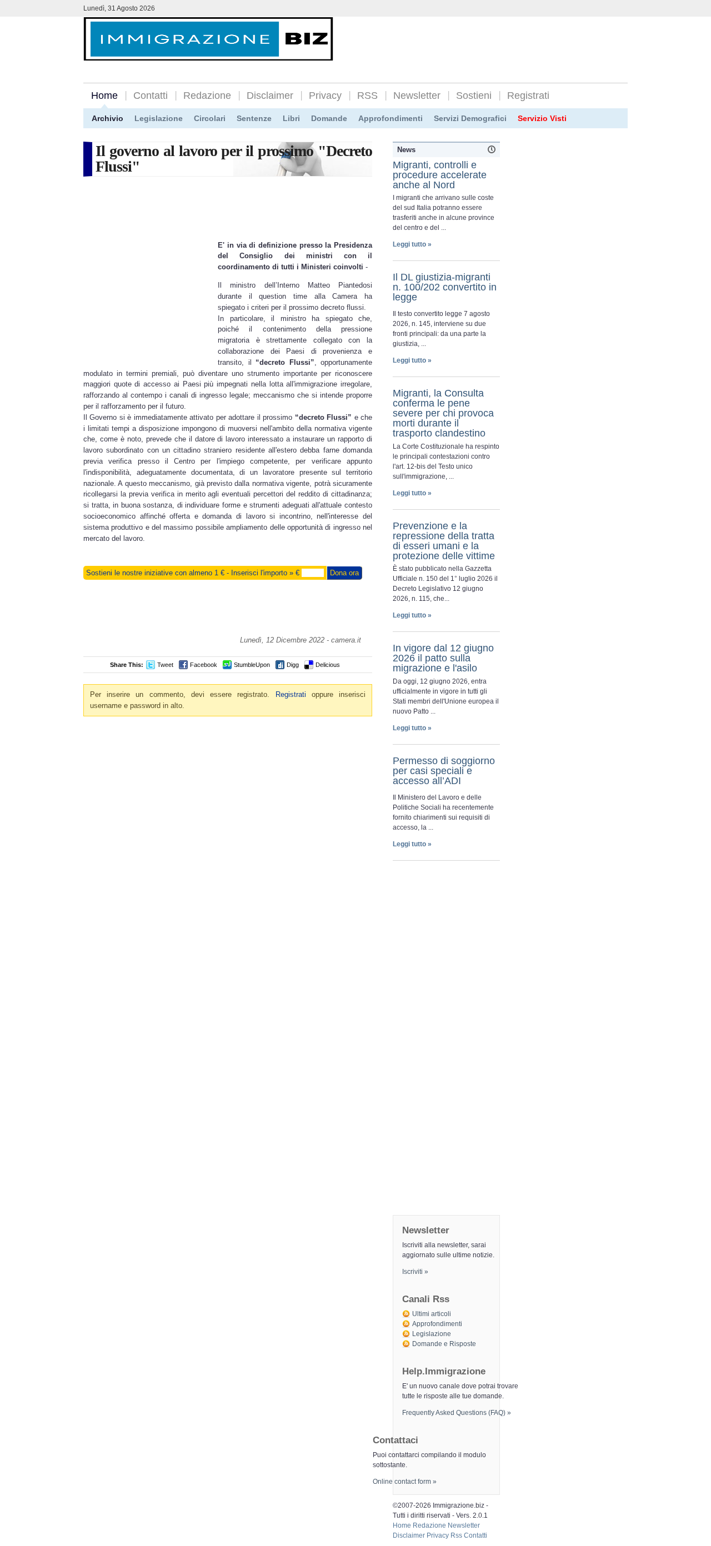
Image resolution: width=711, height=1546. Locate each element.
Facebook (203, 664)
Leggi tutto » (412, 244)
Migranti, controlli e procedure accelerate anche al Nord (440, 174)
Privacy (325, 95)
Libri (291, 118)
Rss (456, 1535)
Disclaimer (270, 95)
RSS (367, 95)
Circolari (210, 118)
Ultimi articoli (431, 1314)
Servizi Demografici (470, 118)
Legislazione (158, 118)
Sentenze (254, 118)
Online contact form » (405, 1481)
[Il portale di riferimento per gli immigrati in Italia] (208, 52)
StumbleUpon (252, 664)
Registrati (528, 95)
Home (104, 95)
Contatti (150, 95)
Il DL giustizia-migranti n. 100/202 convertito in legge (445, 287)
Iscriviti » (415, 1272)
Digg (293, 664)
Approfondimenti (390, 118)
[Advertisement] (498, 40)
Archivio (107, 118)
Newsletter (416, 95)
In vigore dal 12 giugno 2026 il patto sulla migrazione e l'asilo (443, 658)
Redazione (207, 95)
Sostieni (474, 95)
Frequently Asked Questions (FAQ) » (456, 1413)
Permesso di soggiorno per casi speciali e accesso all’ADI (444, 770)
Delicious (328, 664)
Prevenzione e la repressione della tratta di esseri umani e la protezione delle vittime (444, 540)
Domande (329, 118)
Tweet (165, 664)
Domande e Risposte (444, 1344)
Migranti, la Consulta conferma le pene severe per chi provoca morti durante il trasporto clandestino (443, 413)
